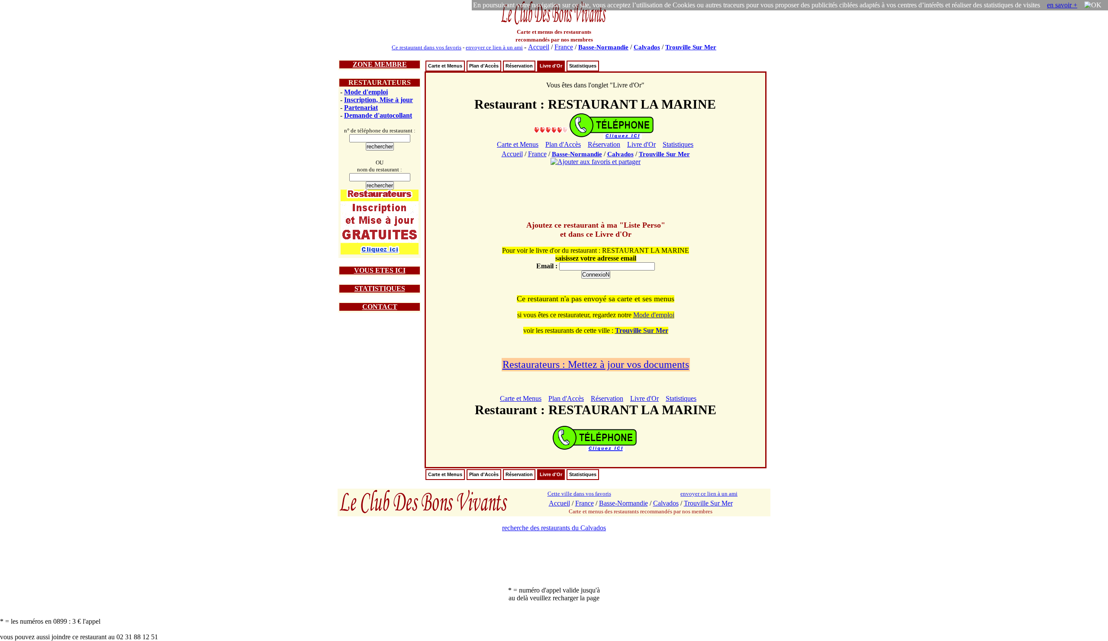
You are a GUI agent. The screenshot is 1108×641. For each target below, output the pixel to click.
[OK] (1093, 5)
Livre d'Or (551, 65)
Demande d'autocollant (378, 115)
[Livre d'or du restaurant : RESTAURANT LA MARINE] (551, 129)
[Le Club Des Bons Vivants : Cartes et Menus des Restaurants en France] (554, 23)
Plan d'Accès (484, 65)
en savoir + (1062, 5)
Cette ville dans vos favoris (579, 493)
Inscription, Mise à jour (378, 99)
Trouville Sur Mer (690, 47)
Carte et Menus (445, 65)
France (563, 47)
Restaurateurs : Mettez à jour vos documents (595, 364)
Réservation (519, 65)
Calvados (647, 47)
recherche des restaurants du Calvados (554, 527)
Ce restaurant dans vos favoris (426, 47)
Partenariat (361, 107)
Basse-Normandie (603, 47)
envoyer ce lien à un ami (494, 47)
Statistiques (582, 65)
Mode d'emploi (366, 92)
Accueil (538, 47)
